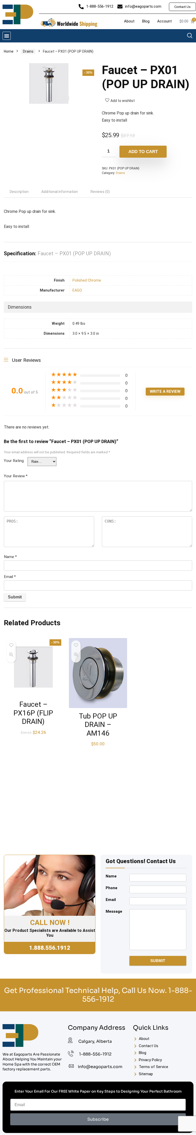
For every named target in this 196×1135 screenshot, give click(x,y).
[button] (7, 36)
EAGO (77, 290)
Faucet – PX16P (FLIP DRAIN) (33, 713)
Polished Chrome (86, 280)
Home (9, 51)
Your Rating (14, 460)
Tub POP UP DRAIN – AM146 (98, 724)
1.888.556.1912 (49, 948)
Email (10, 576)
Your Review (16, 476)
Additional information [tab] (59, 192)
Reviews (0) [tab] (100, 192)
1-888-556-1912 (95, 1054)
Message (114, 911)
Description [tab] (19, 192)
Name (10, 556)
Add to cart (143, 151)
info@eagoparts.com (100, 1066)
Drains (28, 51)
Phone (111, 888)
